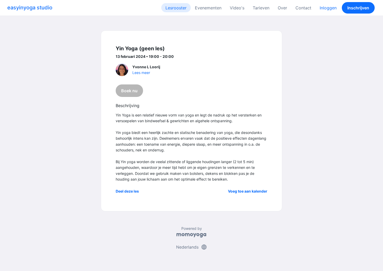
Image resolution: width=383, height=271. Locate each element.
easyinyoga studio (29, 7)
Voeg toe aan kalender (247, 191)
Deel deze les (127, 191)
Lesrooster (176, 7)
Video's (237, 7)
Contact (303, 7)
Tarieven (261, 7)
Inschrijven (358, 7)
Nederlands (191, 247)
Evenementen (208, 7)
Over (282, 7)
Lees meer (141, 72)
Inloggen (328, 7)
